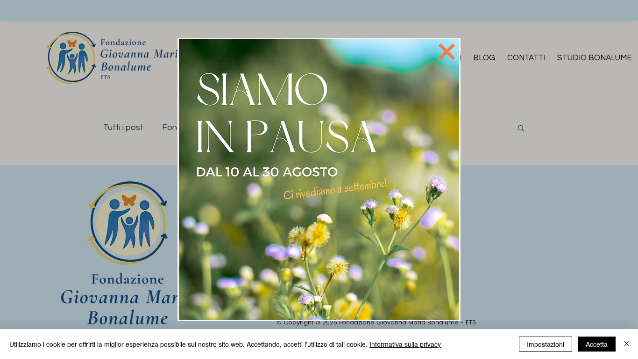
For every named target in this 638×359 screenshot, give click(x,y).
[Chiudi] (626, 344)
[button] (447, 51)
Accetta (597, 344)
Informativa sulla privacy (405, 344)
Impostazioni (545, 344)
